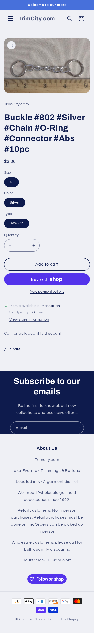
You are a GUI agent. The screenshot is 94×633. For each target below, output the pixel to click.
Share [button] (15, 349)
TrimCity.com (38, 619)
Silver (15, 202)
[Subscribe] (78, 427)
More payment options (47, 291)
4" (11, 182)
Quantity (11, 235)
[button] (10, 18)
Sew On (17, 223)
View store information (29, 319)
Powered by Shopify (63, 619)
